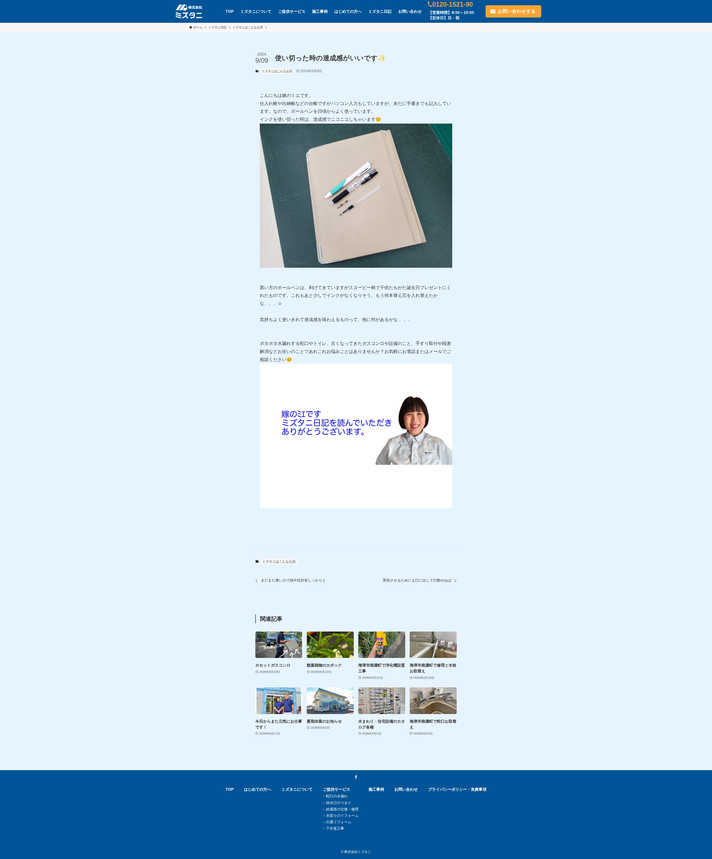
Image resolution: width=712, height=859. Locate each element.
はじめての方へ (257, 789)
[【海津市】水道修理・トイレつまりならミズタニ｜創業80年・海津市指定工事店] (189, 11)
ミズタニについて (297, 789)
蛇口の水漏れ (337, 796)
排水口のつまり (338, 803)
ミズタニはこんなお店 (277, 71)
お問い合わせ (406, 789)
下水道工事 (335, 828)
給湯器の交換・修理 (342, 809)
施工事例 (376, 789)
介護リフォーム (338, 822)
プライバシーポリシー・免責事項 (457, 789)
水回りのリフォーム (342, 815)
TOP (230, 789)
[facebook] (356, 777)
